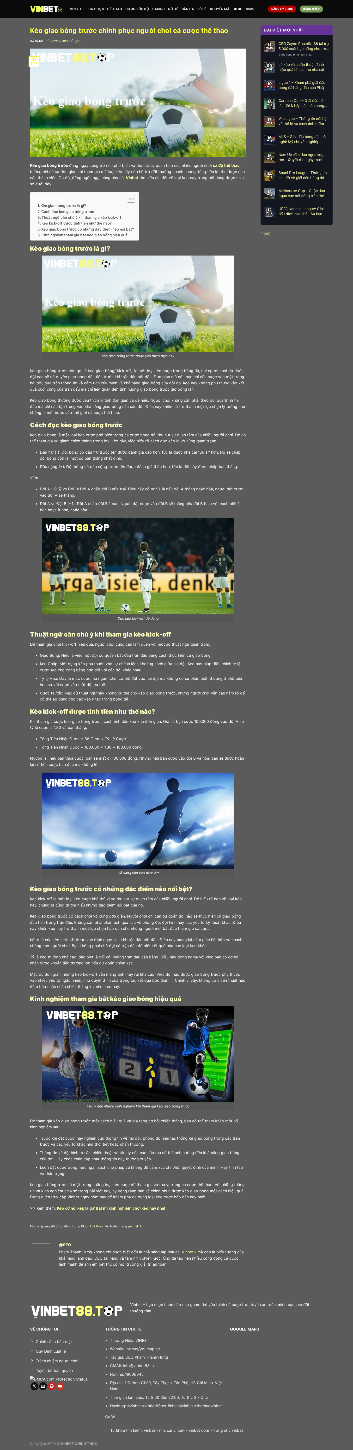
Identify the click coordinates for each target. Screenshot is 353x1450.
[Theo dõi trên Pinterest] (52, 1386)
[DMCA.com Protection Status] (58, 1378)
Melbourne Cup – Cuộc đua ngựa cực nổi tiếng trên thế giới (302, 193)
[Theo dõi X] (34, 1386)
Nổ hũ (173, 9)
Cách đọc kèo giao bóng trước (67, 211)
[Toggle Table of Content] (128, 199)
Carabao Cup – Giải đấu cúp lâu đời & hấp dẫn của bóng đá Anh (302, 103)
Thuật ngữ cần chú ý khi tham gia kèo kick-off (81, 217)
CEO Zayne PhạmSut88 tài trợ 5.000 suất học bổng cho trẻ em (304, 46)
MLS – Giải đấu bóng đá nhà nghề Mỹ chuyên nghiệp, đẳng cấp (302, 139)
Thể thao (96, 1226)
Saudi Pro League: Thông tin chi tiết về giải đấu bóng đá (303, 175)
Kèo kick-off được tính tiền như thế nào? (77, 223)
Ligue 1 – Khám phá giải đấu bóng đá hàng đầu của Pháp (302, 85)
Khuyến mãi (220, 9)
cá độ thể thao (226, 165)
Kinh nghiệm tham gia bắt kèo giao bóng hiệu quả (85, 235)
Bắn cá (188, 9)
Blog (238, 9)
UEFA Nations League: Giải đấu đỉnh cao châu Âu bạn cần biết (301, 211)
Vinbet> (189, 1252)
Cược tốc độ (137, 9)
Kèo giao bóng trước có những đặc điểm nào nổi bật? (87, 229)
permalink (135, 1226)
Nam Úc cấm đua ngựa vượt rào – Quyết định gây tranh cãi (302, 157)
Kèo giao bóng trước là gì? (63, 205)
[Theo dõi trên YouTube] (60, 1386)
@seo (79, 41)
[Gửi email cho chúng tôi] (43, 1386)
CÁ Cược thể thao (105, 9)
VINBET (76, 9)
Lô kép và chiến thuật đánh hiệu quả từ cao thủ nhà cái (301, 67)
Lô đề (202, 9)
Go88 (250, 9)
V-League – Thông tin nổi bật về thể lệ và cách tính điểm (303, 121)
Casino (158, 9)
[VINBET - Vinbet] (46, 9)
